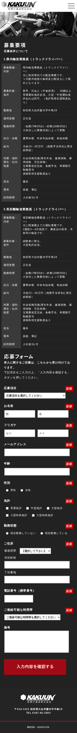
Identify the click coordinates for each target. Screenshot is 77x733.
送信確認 (35, 667)
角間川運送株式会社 (19, 5)
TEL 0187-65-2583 (38, 713)
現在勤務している (56, 533)
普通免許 (15, 508)
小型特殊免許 (18, 515)
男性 (12, 490)
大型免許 (56, 508)
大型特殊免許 (45, 515)
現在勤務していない (22, 533)
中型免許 (36, 508)
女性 (27, 490)
